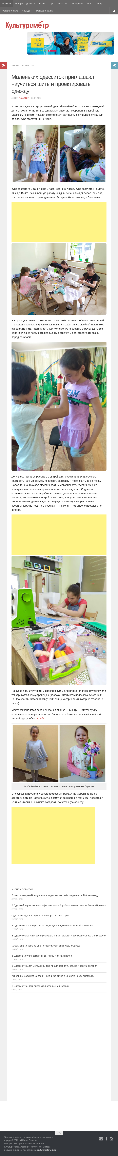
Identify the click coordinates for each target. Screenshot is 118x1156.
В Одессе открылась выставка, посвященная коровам (41, 986)
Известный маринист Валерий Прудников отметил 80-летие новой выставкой (53, 976)
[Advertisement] (59, 222)
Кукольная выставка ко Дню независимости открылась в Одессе (46, 946)
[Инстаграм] (112, 1139)
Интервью (77, 3)
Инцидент (27, 10)
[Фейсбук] (106, 1139)
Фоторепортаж (10, 10)
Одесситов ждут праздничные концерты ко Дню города (41, 915)
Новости (6, 3)
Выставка (63, 3)
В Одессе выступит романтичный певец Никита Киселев (42, 956)
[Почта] (101, 1139)
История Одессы (24, 3)
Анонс (42, 3)
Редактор (24, 98)
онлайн (40, 718)
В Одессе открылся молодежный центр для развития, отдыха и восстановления (54, 966)
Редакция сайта (44, 10)
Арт (52, 3)
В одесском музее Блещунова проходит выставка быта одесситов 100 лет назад (55, 895)
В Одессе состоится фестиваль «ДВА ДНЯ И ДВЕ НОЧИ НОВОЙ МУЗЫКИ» (52, 925)
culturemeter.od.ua (46, 1150)
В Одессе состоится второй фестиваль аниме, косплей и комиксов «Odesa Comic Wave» (59, 935)
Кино (89, 3)
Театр (99, 3)
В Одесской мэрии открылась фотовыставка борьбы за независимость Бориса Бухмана (59, 905)
